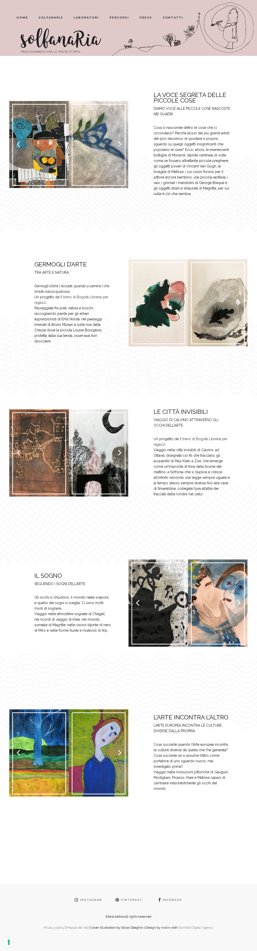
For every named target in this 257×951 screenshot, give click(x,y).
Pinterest (132, 900)
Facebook (172, 900)
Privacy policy (54, 927)
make (165, 927)
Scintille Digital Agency (195, 927)
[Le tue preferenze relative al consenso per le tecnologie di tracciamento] (9, 942)
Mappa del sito (77, 927)
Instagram (91, 900)
